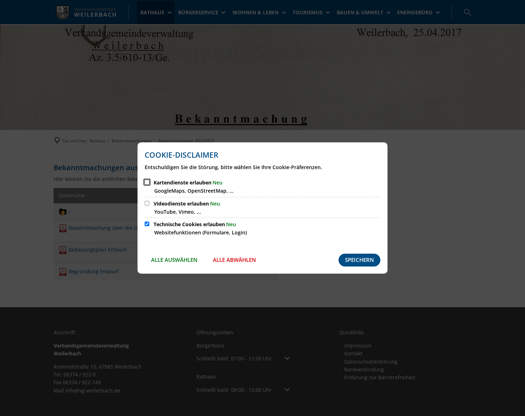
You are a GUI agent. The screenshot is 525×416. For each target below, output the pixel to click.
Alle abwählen (234, 259)
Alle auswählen (174, 259)
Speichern (359, 259)
